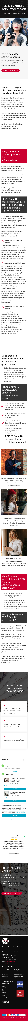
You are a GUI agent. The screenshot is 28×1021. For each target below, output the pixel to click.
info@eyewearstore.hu (10, 961)
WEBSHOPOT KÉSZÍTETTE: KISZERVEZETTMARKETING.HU (14, 1017)
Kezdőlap (5, 13)
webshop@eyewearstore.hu (8, 962)
